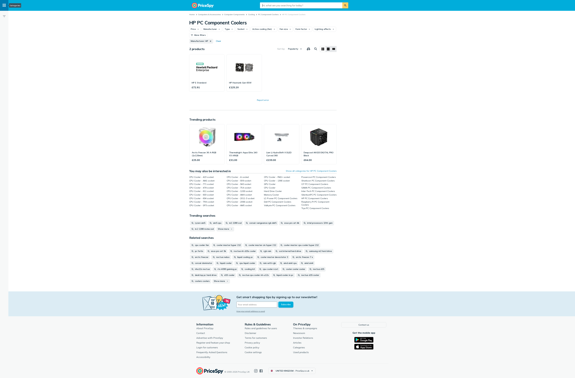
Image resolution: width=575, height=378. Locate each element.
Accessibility (203, 357)
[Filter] (4, 16)
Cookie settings (253, 352)
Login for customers (207, 347)
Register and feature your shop (213, 342)
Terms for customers (256, 337)
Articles (297, 342)
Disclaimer (250, 333)
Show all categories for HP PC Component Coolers (311, 171)
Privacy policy (252, 342)
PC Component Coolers (268, 14)
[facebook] (261, 371)
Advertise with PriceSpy (209, 337)
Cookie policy (252, 347)
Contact (200, 333)
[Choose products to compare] (308, 49)
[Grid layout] (323, 49)
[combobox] (301, 5)
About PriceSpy (205, 328)
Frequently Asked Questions (211, 352)
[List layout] (328, 49)
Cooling (251, 14)
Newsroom (299, 333)
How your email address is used (250, 311)
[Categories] (4, 5)
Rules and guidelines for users (261, 328)
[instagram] (256, 371)
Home (192, 14)
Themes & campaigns (305, 328)
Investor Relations (303, 337)
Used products (301, 352)
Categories (299, 347)
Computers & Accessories (209, 14)
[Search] (345, 5)
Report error (263, 100)
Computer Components (234, 14)
